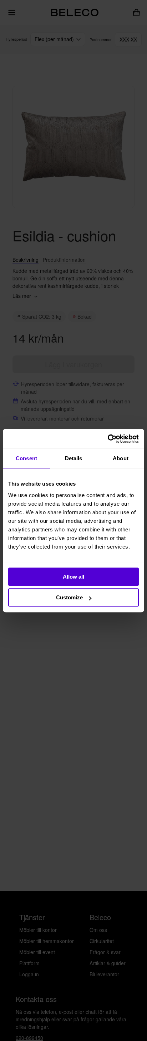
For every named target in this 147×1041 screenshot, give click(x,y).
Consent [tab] (26, 458)
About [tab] (120, 458)
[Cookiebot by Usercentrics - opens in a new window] (107, 438)
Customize (69, 597)
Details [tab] (73, 458)
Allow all (73, 577)
